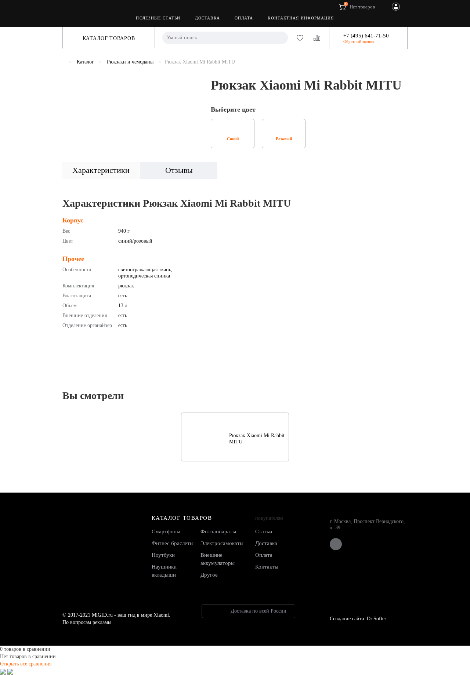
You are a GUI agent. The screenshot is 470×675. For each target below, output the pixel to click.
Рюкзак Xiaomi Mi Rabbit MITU (257, 438)
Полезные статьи (158, 18)
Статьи (263, 531)
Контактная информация (301, 18)
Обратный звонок (358, 42)
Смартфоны (166, 531)
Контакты (266, 567)
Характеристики (101, 170)
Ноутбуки (163, 555)
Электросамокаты (221, 543)
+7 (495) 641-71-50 (366, 36)
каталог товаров (182, 518)
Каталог (85, 62)
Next (194, 97)
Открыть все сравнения (25, 664)
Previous (67, 97)
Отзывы (179, 170)
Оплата (244, 18)
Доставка (207, 18)
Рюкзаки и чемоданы (130, 62)
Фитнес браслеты (173, 543)
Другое (209, 575)
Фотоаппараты (218, 531)
